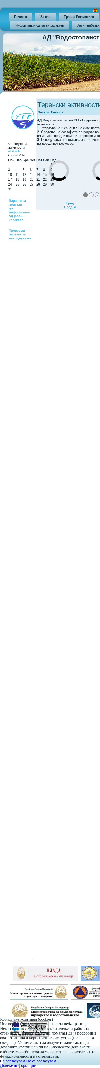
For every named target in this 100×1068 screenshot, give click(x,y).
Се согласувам (12, 1061)
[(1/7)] (61, 190)
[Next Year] (15, 151)
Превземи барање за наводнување (20, 234)
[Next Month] (19, 151)
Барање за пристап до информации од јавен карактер (19, 210)
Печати (43, 112)
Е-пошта (57, 112)
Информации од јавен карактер (39, 25)
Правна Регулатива (79, 17)
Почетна (20, 17)
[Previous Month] (12, 151)
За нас (45, 17)
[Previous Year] (9, 151)
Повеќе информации (18, 1065)
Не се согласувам (41, 1061)
